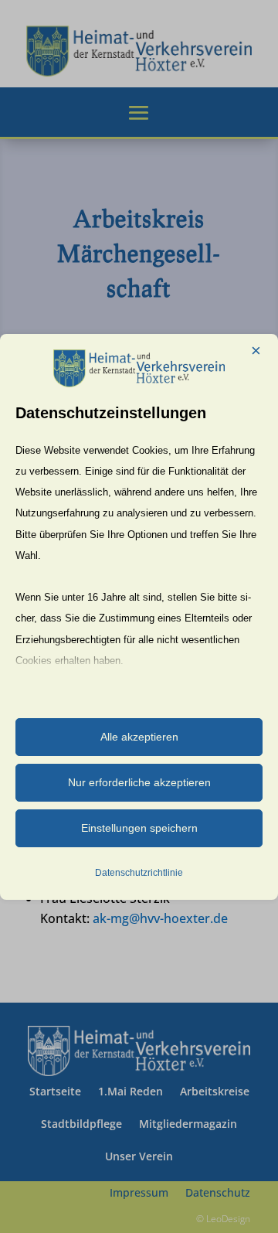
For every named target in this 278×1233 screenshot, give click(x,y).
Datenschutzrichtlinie (139, 872)
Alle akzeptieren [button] (139, 737)
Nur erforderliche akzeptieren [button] (139, 782)
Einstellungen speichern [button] (139, 828)
